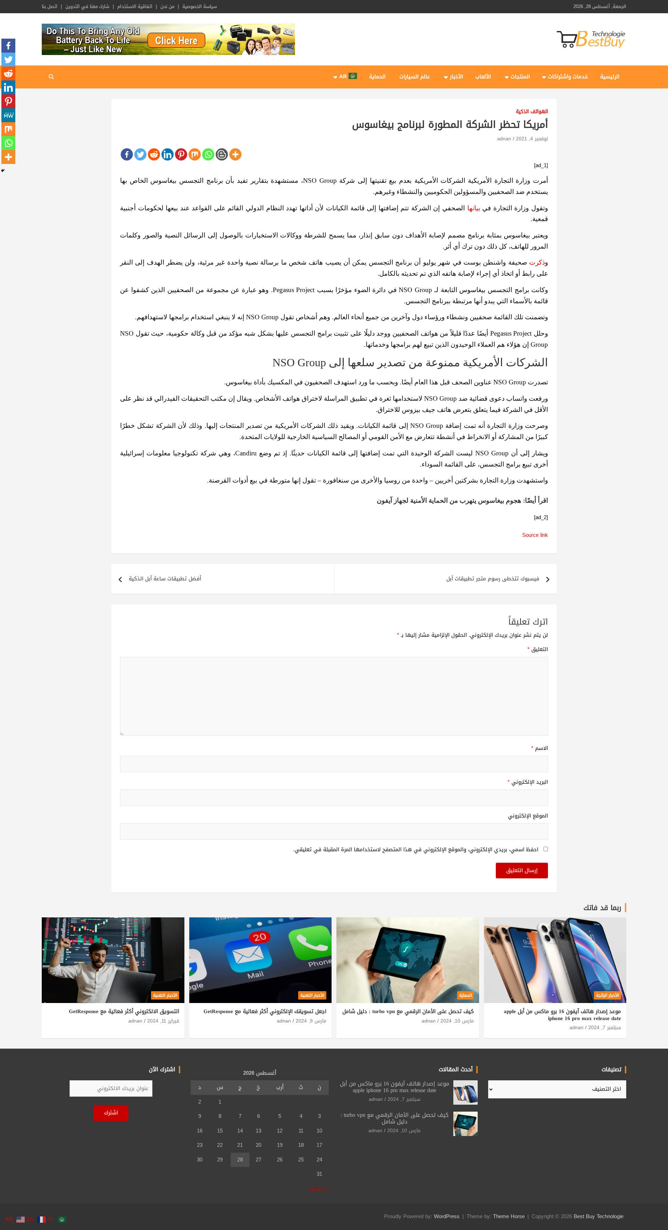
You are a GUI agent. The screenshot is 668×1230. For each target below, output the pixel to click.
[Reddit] (154, 154)
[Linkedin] (167, 154)
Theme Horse (509, 1216)
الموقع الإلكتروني (528, 816)
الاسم (539, 748)
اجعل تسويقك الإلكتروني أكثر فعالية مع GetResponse (265, 1011)
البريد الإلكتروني (528, 782)
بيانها (473, 208)
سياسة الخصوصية (199, 6)
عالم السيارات (414, 76)
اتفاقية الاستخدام (134, 6)
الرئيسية (609, 76)
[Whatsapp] (208, 154)
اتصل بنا (49, 6)
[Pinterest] (181, 154)
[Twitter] (140, 154)
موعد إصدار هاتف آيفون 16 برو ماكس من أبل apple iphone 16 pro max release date (562, 1014)
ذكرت (537, 262)
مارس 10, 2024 (457, 1021)
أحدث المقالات (456, 1069)
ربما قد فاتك (602, 907)
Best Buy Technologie (598, 1216)
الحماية (377, 76)
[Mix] (195, 154)
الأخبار (456, 76)
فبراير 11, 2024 (163, 1021)
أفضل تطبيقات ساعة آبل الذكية (165, 578)
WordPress (447, 1216)
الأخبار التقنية (312, 995)
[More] (235, 154)
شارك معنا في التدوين (87, 6)
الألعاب (483, 76)
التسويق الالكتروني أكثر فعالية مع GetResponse (124, 1011)
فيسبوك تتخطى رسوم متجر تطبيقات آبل (492, 578)
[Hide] (3, 170)
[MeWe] (8, 115)
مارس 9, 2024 (311, 1021)
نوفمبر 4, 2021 (532, 138)
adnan (504, 138)
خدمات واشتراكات (568, 76)
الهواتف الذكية (532, 112)
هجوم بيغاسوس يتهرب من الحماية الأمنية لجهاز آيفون (449, 500)
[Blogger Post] (222, 154)
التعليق (537, 649)
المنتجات (520, 76)
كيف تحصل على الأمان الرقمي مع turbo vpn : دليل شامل (408, 1011)
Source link (535, 535)
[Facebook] (127, 154)
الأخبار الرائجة (607, 995)
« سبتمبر (319, 1188)
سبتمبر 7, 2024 (604, 1027)
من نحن (167, 6)
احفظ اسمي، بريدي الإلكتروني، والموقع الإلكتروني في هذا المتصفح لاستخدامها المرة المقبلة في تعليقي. (415, 849)
